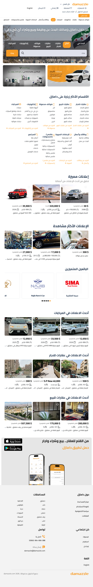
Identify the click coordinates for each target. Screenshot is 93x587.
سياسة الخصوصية (82, 511)
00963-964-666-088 (37, 540)
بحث (12, 53)
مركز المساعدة (83, 502)
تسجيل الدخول (83, 11)
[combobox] (55, 53)
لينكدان (86, 546)
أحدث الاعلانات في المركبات (71, 313)
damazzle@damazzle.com (34, 550)
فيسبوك (86, 536)
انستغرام (86, 541)
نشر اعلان (84, 15)
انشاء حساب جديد (68, 11)
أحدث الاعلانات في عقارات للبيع (69, 397)
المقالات (85, 516)
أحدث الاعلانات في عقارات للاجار (69, 355)
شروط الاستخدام (82, 506)
